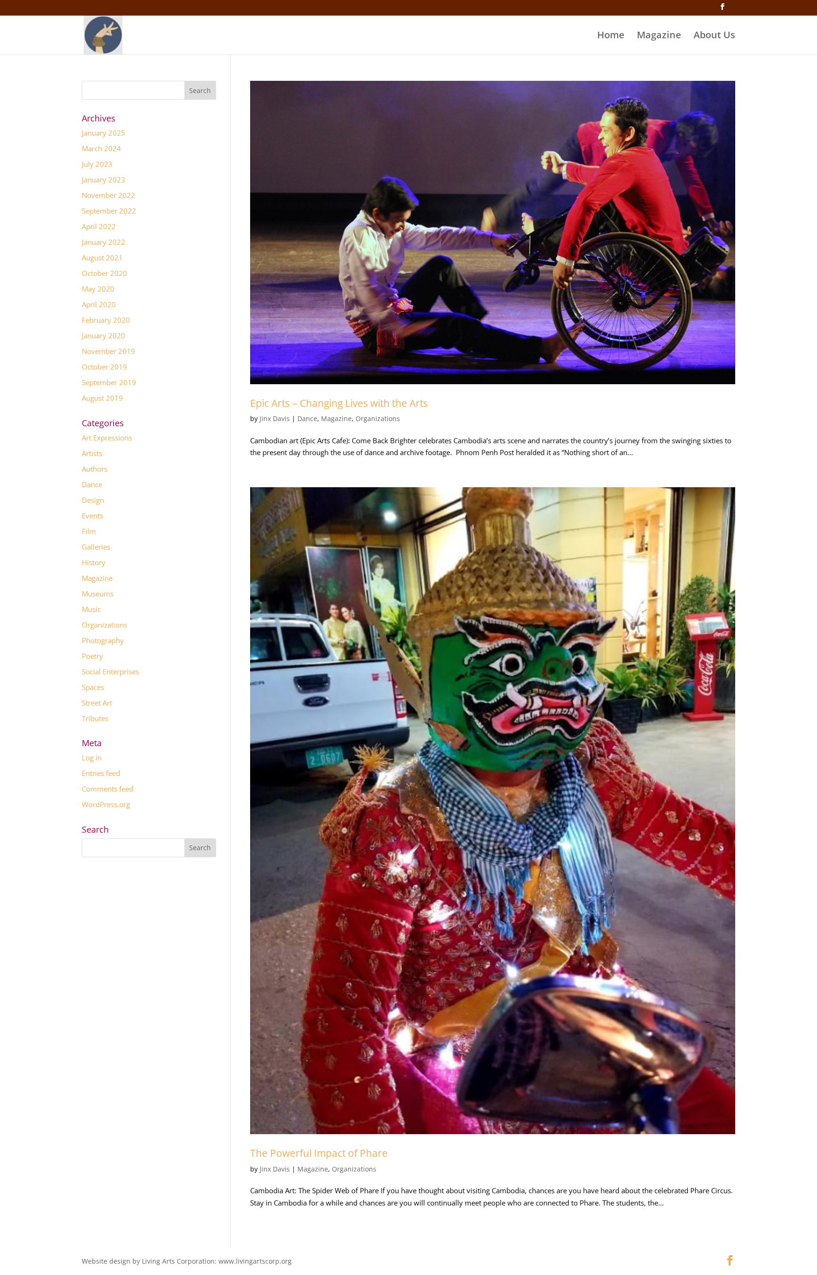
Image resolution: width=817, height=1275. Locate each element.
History (93, 562)
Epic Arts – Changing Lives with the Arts (339, 403)
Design (93, 500)
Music (91, 609)
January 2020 (103, 335)
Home (611, 36)
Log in (92, 757)
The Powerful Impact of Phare (319, 1153)
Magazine (659, 36)
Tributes (95, 718)
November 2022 (108, 195)
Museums (97, 593)
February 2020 (106, 320)
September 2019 (109, 382)
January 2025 (103, 133)
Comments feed (107, 788)
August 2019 (102, 398)
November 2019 (108, 351)
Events (92, 515)
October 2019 (104, 366)
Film (89, 531)
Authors (94, 469)
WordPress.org (106, 804)
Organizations (378, 418)
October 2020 (104, 273)
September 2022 (109, 210)
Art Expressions (107, 437)
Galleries (96, 546)
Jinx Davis (275, 418)
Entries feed (101, 773)
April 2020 (99, 304)
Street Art (97, 702)
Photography (103, 640)
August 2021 (102, 257)
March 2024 (101, 148)
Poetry (92, 656)
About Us (714, 36)
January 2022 (103, 242)
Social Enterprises (110, 671)
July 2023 (97, 164)
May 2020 (98, 288)
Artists (92, 453)
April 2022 (99, 226)
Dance (307, 418)
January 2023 (103, 179)
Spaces (93, 687)
